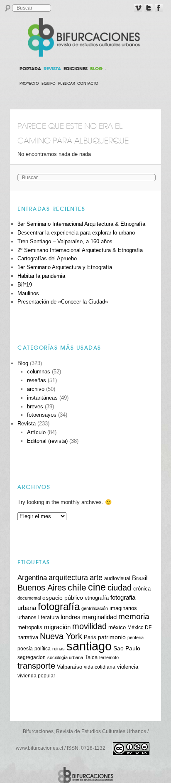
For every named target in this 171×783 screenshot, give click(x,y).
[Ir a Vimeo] (138, 8)
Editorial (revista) (47, 441)
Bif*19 (24, 285)
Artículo (36, 432)
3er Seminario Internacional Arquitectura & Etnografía (81, 224)
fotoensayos (41, 415)
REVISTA (52, 69)
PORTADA (30, 69)
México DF (139, 627)
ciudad (119, 587)
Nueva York (61, 636)
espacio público (62, 597)
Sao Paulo (126, 648)
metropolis (29, 627)
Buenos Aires (41, 587)
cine (97, 587)
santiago (89, 646)
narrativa (27, 637)
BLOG (96, 69)
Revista (26, 423)
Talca (91, 657)
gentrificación (94, 608)
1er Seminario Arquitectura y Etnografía (64, 267)
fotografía (59, 606)
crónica (142, 589)
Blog (22, 363)
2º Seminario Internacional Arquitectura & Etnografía (80, 250)
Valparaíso (69, 667)
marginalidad (99, 617)
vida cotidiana (99, 666)
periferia (135, 637)
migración (57, 627)
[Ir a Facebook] (159, 8)
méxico (117, 627)
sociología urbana (65, 657)
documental (29, 597)
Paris (90, 637)
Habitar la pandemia (41, 276)
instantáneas (42, 398)
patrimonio (112, 637)
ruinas (58, 648)
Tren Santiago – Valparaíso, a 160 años (64, 241)
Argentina (32, 578)
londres (71, 616)
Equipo (49, 83)
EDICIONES (76, 69)
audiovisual (117, 578)
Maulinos (28, 293)
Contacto (87, 83)
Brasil (139, 577)
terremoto (109, 657)
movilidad (89, 626)
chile (77, 587)
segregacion (31, 657)
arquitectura (68, 577)
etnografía (97, 598)
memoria (133, 616)
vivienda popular (36, 675)
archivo (35, 389)
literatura (48, 617)
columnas (38, 371)
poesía (25, 648)
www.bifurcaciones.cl (39, 748)
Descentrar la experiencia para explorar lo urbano (76, 233)
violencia (127, 667)
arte (96, 577)
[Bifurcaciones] (85, 37)
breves (35, 406)
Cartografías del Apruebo (47, 258)
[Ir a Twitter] (148, 8)
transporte (36, 665)
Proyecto (29, 83)
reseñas (36, 380)
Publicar (66, 83)
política (42, 648)
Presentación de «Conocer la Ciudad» (62, 302)
